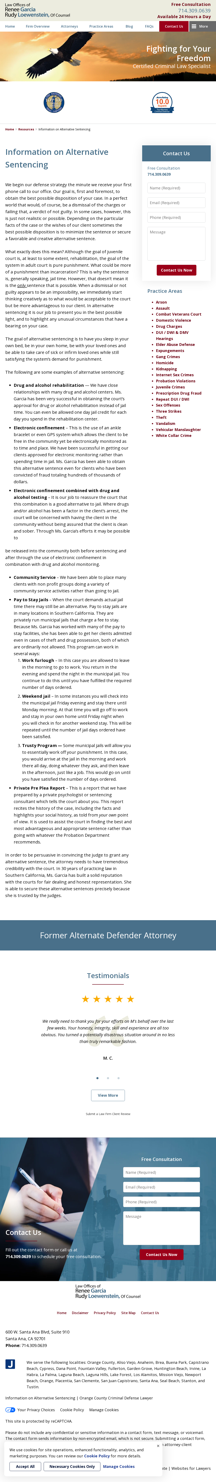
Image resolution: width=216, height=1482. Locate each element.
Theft (161, 417)
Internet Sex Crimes (175, 374)
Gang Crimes (168, 356)
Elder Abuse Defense (175, 344)
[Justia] (10, 1364)
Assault (163, 308)
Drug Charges (169, 326)
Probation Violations (175, 380)
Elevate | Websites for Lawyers (175, 1468)
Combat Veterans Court (178, 314)
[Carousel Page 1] (97, 1078)
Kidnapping (166, 368)
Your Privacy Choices (36, 1409)
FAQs (149, 26)
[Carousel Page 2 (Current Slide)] (108, 1078)
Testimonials (108, 975)
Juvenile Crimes (170, 387)
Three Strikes (168, 411)
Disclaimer (80, 1313)
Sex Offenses (168, 405)
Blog (129, 26)
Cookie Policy (72, 1409)
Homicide (165, 362)
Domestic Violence (173, 320)
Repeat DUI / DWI (172, 399)
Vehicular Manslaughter (178, 429)
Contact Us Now (176, 270)
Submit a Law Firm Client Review (108, 1114)
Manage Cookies (104, 1409)
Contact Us (174, 26)
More (203, 26)
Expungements (170, 350)
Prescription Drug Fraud (178, 393)
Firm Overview (38, 26)
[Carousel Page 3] (118, 1078)
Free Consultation (191, 4)
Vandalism (165, 423)
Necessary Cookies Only (72, 1466)
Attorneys (69, 26)
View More (108, 1095)
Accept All (25, 1466)
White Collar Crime (174, 435)
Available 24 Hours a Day (184, 16)
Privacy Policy (105, 1313)
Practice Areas (101, 26)
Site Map (128, 1313)
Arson (161, 302)
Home (10, 26)
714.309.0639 (194, 10)
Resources (26, 129)
